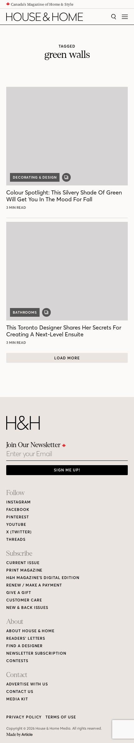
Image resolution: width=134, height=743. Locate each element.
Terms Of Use (60, 717)
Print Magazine (24, 570)
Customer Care (24, 600)
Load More (67, 358)
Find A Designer (24, 645)
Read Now (16, 207)
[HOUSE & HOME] (44, 16)
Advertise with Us (27, 684)
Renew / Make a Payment (34, 585)
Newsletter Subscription (36, 653)
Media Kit (17, 699)
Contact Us (19, 691)
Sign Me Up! (67, 470)
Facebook (17, 509)
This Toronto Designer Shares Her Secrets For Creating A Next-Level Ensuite (63, 331)
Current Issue (22, 562)
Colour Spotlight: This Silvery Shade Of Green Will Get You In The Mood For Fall (64, 196)
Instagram (18, 502)
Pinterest (17, 517)
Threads (16, 539)
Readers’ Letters (25, 638)
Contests (17, 660)
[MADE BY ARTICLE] (19, 735)
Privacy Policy (24, 717)
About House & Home (30, 631)
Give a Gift (18, 592)
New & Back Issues (27, 607)
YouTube (16, 524)
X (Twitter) (19, 532)
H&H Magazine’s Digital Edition (42, 577)
